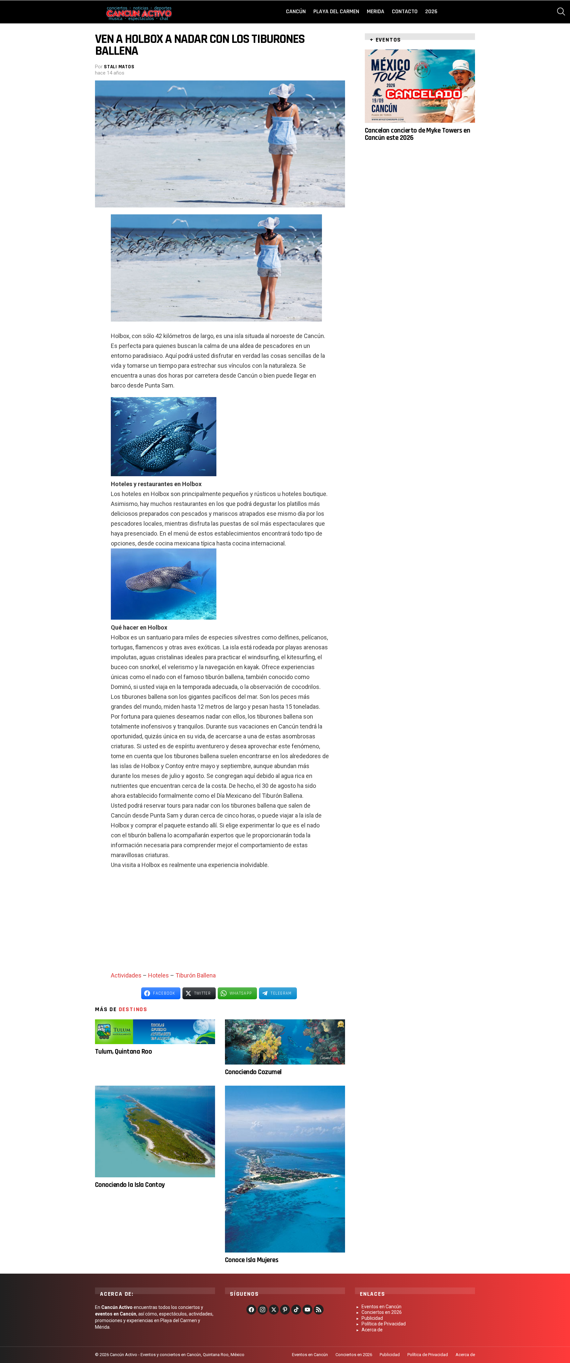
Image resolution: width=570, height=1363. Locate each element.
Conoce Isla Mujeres (251, 1259)
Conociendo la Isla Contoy (130, 1184)
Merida (375, 11)
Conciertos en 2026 (382, 1312)
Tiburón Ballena (195, 975)
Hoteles (158, 975)
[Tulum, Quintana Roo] (155, 1031)
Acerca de (372, 1329)
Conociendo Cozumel (253, 1072)
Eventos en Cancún (381, 1306)
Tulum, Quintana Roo (123, 1051)
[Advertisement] (220, 923)
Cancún (296, 11)
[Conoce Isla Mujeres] (285, 1169)
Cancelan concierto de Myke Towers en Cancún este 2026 (417, 134)
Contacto (405, 11)
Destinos (133, 1009)
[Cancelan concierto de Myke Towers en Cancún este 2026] (420, 86)
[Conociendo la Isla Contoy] (155, 1131)
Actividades (126, 975)
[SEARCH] (561, 11)
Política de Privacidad (384, 1323)
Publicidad (372, 1318)
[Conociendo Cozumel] (285, 1042)
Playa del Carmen (336, 11)
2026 (431, 11)
